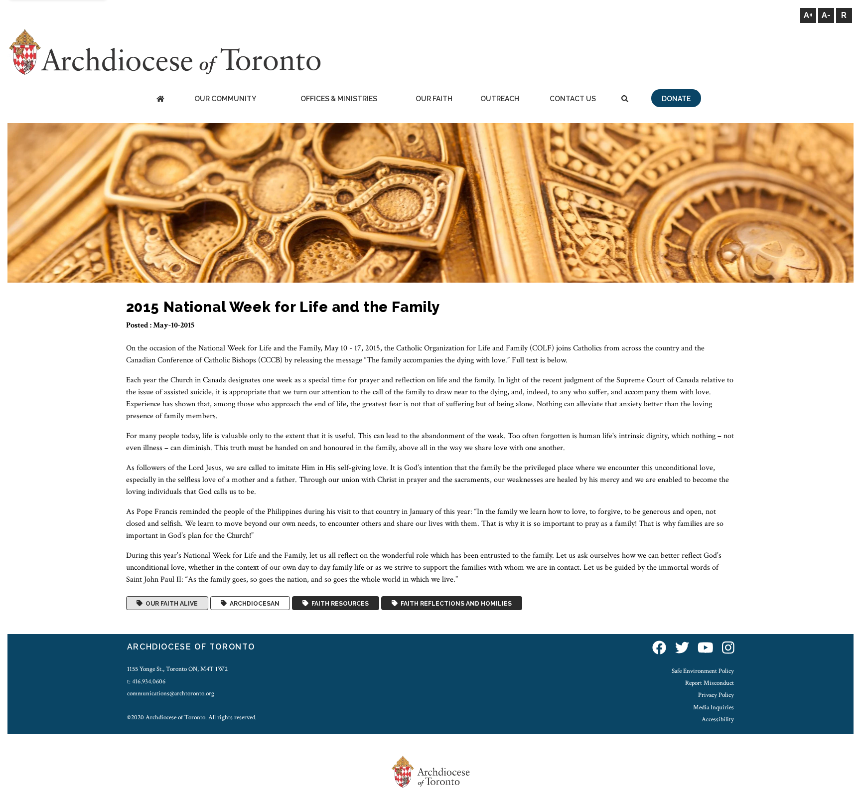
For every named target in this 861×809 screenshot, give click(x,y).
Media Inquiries (713, 707)
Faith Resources (338, 603)
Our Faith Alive (170, 603)
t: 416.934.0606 (146, 681)
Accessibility (718, 719)
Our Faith (434, 99)
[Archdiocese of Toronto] (164, 51)
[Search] (625, 99)
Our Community (225, 99)
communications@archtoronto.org (170, 693)
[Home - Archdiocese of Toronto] (160, 99)
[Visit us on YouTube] (706, 648)
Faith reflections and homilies (455, 603)
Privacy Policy (716, 695)
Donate (676, 99)
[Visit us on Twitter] (682, 648)
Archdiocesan (253, 603)
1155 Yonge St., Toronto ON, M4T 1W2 (177, 669)
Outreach (499, 99)
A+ (808, 15)
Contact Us (573, 99)
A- (826, 15)
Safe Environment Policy (703, 671)
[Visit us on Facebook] (659, 648)
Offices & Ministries (338, 99)
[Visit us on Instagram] (728, 648)
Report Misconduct (709, 683)
